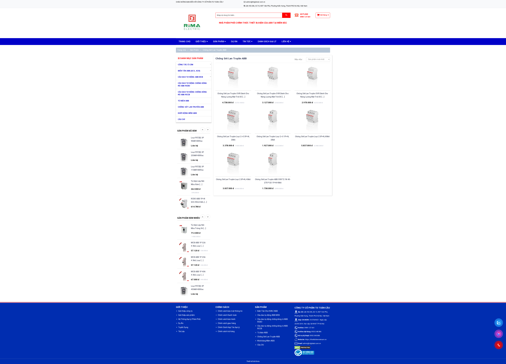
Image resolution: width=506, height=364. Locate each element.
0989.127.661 (305, 17)
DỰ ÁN (234, 41)
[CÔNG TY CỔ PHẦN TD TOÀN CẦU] (193, 23)
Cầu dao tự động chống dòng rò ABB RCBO (192, 84)
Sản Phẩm (194, 50)
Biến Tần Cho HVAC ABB (267, 311)
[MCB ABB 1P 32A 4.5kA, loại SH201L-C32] (184, 234)
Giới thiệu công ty (185, 311)
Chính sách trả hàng (226, 331)
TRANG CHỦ (184, 41)
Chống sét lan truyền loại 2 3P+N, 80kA (312, 136)
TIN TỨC (247, 41)
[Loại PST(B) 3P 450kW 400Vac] (184, 277)
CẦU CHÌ (181, 119)
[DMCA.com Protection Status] (302, 347)
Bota (257, 361)
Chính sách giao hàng (227, 323)
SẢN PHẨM (219, 41)
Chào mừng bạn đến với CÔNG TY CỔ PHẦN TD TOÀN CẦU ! (199, 2)
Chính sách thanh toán (227, 315)
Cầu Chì (260, 345)
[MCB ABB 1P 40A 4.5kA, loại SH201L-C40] (184, 263)
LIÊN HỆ (286, 41)
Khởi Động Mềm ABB (187, 113)
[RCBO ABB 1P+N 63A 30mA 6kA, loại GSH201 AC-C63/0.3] (184, 190)
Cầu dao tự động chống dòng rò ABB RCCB (192, 93)
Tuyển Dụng (183, 327)
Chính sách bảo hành (226, 319)
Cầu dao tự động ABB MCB (190, 77)
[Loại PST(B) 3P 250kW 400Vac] (184, 143)
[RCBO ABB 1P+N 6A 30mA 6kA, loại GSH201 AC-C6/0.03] (184, 292)
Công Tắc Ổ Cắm (185, 65)
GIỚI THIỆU (201, 41)
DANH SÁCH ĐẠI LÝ (267, 41)
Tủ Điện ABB (183, 101)
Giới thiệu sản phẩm (186, 315)
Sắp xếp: (299, 59)
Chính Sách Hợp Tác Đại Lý (229, 327)
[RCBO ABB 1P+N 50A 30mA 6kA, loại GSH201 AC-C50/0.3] (184, 207)
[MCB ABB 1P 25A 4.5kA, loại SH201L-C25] (184, 248)
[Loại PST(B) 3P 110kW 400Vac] (184, 158)
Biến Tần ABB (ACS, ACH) (189, 71)
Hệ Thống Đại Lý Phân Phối (189, 319)
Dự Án (181, 323)
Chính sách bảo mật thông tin (230, 311)
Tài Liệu (181, 331)
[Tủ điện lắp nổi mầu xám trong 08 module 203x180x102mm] (184, 172)
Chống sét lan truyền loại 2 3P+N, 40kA (233, 179)
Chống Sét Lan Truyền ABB (214, 50)
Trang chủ (181, 50)
